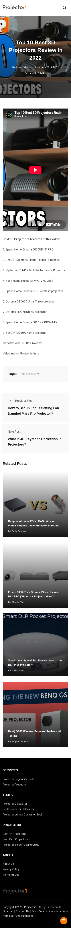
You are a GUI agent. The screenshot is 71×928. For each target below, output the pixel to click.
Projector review (29, 373)
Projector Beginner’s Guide (18, 779)
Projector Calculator (15, 803)
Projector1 (30, 907)
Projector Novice (20, 741)
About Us (8, 863)
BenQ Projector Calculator (18, 809)
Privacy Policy (11, 869)
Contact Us (22, 911)
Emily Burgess (19, 531)
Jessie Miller (18, 670)
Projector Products (14, 784)
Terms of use (11, 874)
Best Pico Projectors (15, 839)
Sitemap (8, 911)
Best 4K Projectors (14, 833)
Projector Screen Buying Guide (21, 844)
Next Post (14, 431)
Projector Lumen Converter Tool (22, 814)
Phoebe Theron (19, 602)
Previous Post (24, 400)
